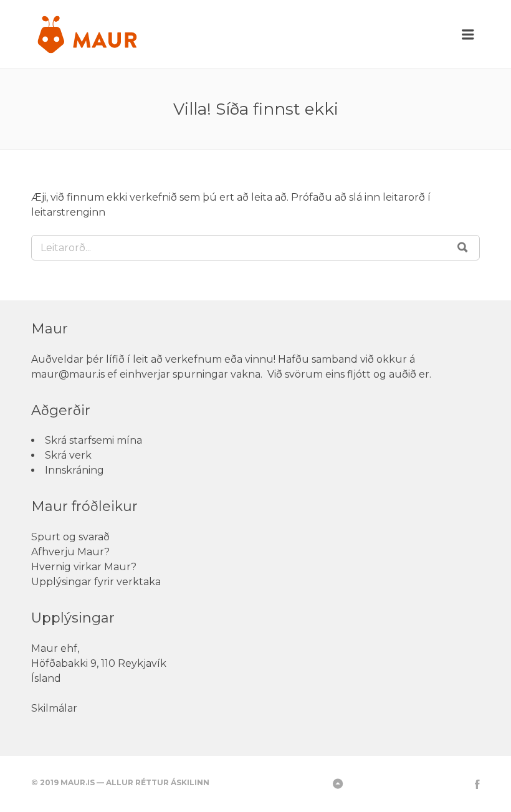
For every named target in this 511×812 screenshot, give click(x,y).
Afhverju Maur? (70, 552)
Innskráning (74, 470)
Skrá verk (68, 455)
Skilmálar (54, 708)
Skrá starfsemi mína (93, 440)
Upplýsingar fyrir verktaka (96, 582)
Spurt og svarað (70, 537)
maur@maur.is (68, 374)
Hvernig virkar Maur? (83, 567)
